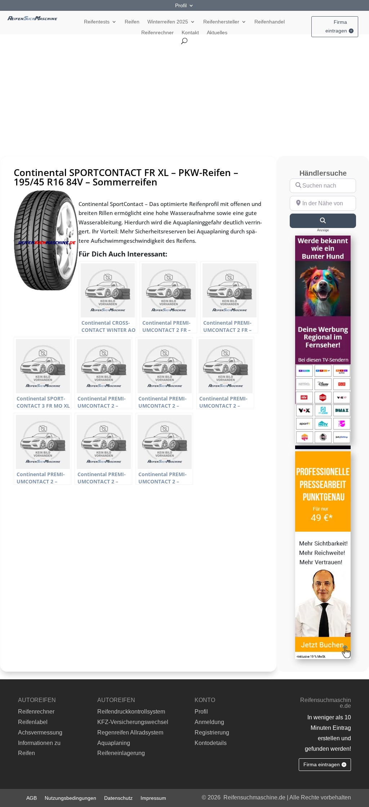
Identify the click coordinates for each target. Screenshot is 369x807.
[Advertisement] (184, 98)
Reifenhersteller (221, 22)
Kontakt (190, 32)
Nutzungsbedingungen (70, 798)
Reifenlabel (33, 722)
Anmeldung (209, 722)
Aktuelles (217, 32)
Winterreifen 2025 (167, 22)
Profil (181, 5)
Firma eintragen (336, 26)
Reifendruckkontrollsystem (131, 712)
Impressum (153, 798)
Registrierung (212, 732)
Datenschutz (118, 798)
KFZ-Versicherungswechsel (132, 722)
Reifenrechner (157, 32)
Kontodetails (211, 743)
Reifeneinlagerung (121, 753)
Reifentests (97, 22)
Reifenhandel (269, 22)
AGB (31, 798)
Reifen (132, 22)
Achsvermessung (40, 732)
